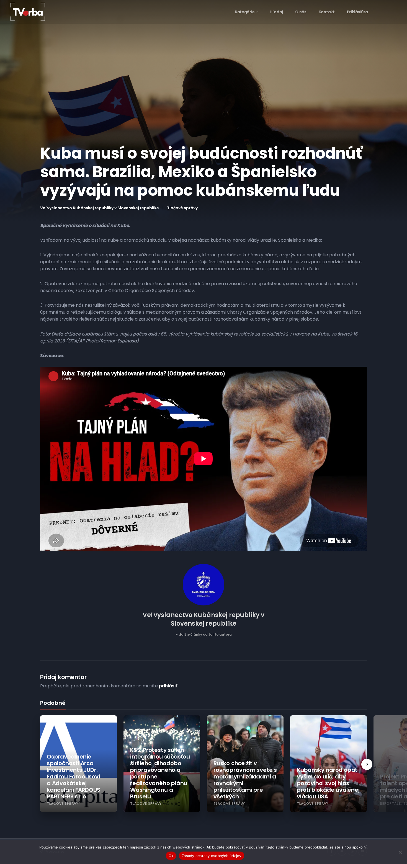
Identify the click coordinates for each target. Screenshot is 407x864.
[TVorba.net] (28, 11)
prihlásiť (168, 686)
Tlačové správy (182, 208)
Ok (171, 855)
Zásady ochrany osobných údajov (211, 855)
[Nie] (400, 852)
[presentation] (366, 764)
